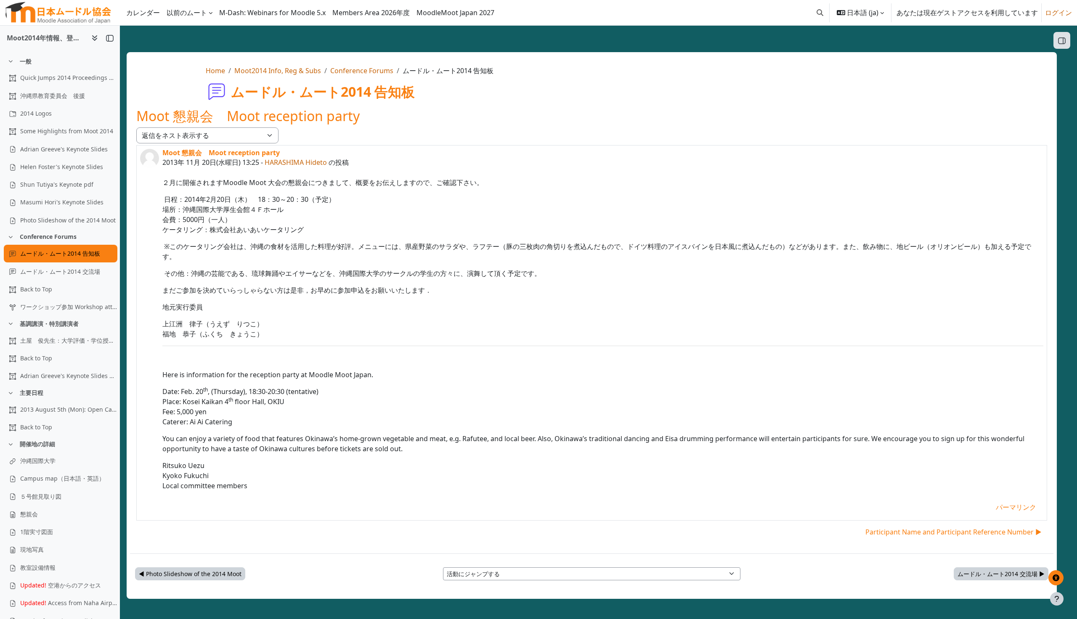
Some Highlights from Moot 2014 (66, 131)
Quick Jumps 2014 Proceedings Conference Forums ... (68, 78)
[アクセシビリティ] (1056, 577)
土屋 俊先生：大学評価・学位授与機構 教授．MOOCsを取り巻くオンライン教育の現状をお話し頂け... (68, 340)
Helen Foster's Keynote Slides (61, 167)
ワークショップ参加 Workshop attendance (68, 307)
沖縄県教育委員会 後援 (52, 96)
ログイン (1058, 12)
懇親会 (29, 514)
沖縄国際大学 (38, 461)
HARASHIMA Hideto (296, 162)
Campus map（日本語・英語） (62, 478)
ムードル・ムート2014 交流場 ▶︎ (1001, 574)
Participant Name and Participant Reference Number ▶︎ (953, 532)
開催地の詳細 (37, 444)
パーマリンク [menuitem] (1016, 507)
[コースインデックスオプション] (94, 38)
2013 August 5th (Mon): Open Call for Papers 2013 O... (68, 409)
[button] (820, 12)
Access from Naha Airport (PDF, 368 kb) (68, 603)
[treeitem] (60, 141)
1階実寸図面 (36, 532)
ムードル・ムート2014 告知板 (60, 253)
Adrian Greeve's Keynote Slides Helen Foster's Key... (68, 376)
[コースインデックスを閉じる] (110, 38)
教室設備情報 (38, 567)
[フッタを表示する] (1057, 599)
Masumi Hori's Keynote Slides (61, 202)
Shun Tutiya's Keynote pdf (56, 184)
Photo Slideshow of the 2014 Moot (68, 220)
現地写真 (32, 549)
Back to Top (36, 289)
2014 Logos (36, 113)
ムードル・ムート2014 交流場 (60, 271)
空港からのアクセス (60, 585)
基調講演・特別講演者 (49, 324)
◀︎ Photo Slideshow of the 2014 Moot (190, 574)
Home (215, 70)
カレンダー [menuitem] (143, 12)
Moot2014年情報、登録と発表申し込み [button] (46, 37)
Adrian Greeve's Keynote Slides (64, 149)
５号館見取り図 (40, 496)
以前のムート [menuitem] (187, 12)
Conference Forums (48, 237)
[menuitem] (272, 12)
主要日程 (31, 393)
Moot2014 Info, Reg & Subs (277, 70)
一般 (26, 61)
